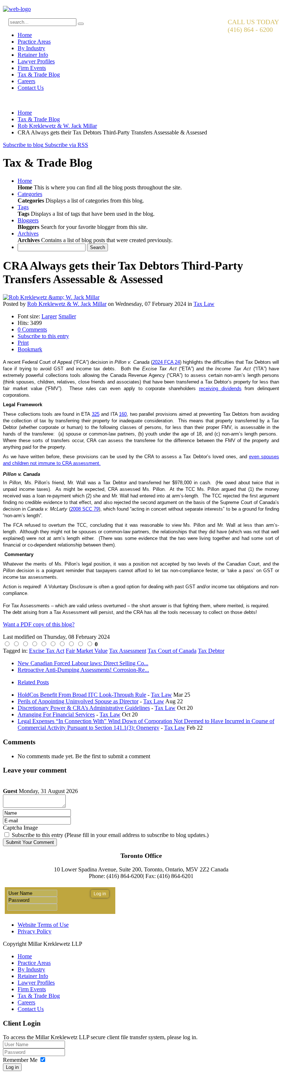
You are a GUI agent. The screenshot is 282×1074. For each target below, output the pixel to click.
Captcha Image (20, 828)
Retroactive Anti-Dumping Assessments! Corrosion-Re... (83, 670)
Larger (49, 316)
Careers (26, 81)
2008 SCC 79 (84, 509)
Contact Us (31, 88)
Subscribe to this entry (43, 336)
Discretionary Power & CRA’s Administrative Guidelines (84, 708)
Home (25, 35)
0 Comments (32, 329)
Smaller (67, 316)
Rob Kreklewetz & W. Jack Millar (57, 126)
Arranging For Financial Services (56, 714)
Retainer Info (33, 55)
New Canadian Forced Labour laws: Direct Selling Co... (83, 663)
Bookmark (30, 349)
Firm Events (32, 68)
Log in (12, 1067)
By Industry (31, 48)
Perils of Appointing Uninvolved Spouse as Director (78, 701)
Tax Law (204, 304)
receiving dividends (220, 388)
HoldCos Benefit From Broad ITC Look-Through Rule (82, 695)
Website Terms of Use (43, 925)
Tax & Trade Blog (39, 74)
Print (23, 343)
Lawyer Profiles (36, 61)
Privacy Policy (34, 931)
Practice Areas (34, 41)
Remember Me (20, 1060)
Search (97, 247)
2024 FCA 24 (166, 362)
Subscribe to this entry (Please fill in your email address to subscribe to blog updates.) (110, 835)
